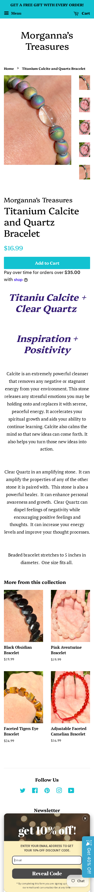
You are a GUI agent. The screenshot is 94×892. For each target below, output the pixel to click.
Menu (15, 13)
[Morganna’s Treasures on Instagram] (59, 791)
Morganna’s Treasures (47, 40)
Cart (85, 13)
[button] (85, 818)
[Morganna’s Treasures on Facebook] (35, 791)
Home (9, 68)
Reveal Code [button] (47, 873)
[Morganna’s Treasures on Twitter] (23, 791)
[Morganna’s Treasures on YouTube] (71, 791)
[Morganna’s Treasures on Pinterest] (47, 791)
